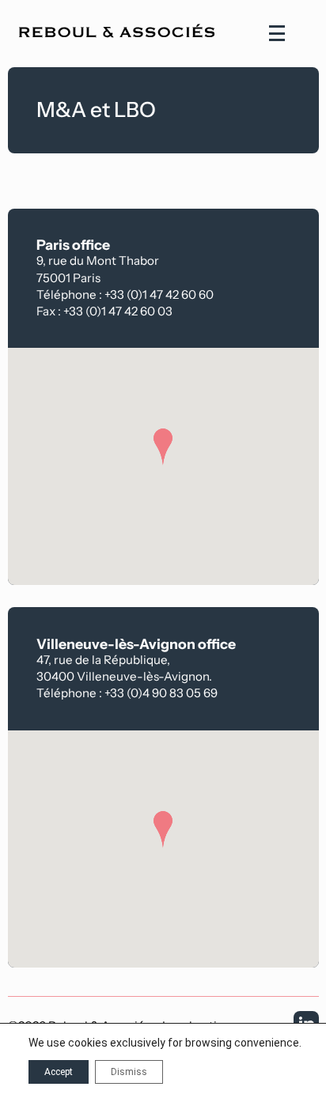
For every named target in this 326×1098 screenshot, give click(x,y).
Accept (58, 1071)
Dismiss (129, 1071)
